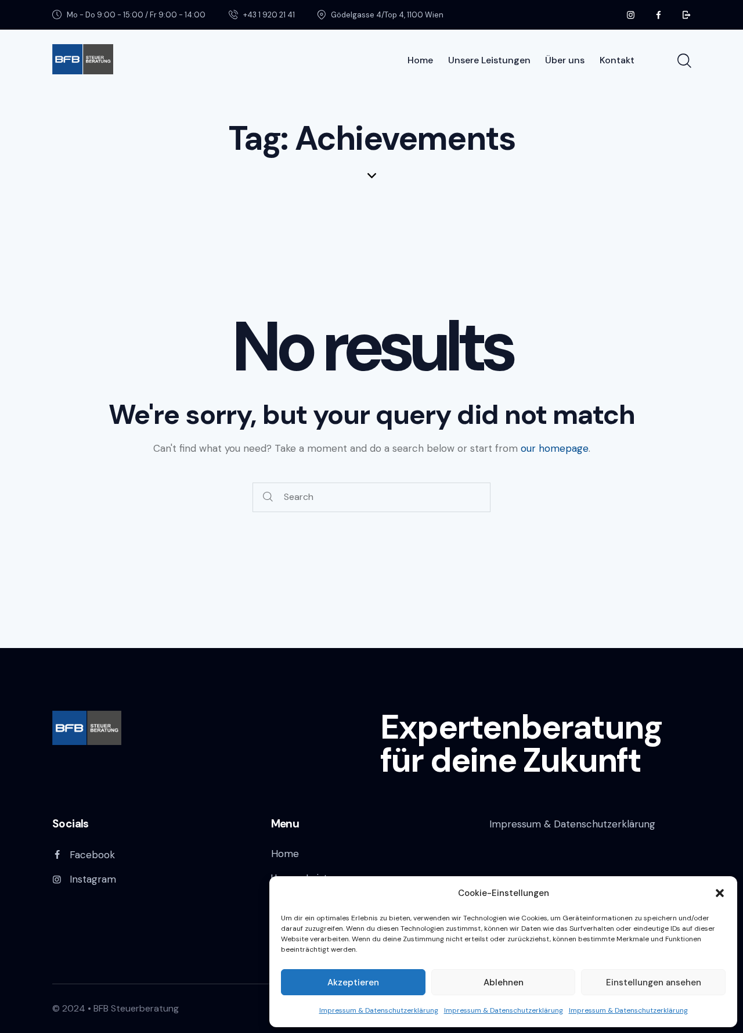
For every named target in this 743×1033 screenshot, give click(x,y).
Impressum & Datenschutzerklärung (378, 1010)
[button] (720, 893)
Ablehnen (504, 982)
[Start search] (683, 61)
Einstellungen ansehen (653, 982)
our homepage (555, 448)
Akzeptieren (353, 982)
